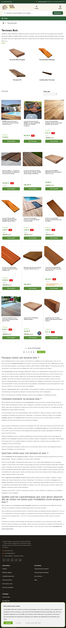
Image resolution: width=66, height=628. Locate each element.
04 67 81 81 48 (7, 1)
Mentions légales (7, 572)
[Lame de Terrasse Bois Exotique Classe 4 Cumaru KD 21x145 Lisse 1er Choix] (54, 110)
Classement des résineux (42, 569)
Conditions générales (8, 576)
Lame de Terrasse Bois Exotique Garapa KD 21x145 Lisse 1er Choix (31, 220)
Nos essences (38, 576)
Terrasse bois (6, 597)
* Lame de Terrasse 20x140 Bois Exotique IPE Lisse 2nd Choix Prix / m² (53, 269)
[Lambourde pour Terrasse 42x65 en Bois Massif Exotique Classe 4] (54, 306)
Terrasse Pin (17, 80)
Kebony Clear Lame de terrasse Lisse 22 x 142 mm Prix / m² (32, 268)
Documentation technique (42, 572)
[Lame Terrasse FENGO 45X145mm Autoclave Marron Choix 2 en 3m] (54, 159)
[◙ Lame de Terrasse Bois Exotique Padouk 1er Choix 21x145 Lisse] (11, 256)
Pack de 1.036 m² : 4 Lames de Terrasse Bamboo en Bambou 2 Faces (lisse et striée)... (11, 172)
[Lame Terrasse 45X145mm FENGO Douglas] (32, 306)
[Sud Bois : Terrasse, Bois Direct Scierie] (8, 7)
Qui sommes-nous (7, 583)
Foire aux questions (7, 587)
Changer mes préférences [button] (33, 623)
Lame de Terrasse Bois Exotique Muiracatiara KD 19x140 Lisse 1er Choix (9, 220)
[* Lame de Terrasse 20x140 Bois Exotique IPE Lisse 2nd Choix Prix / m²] (54, 256)
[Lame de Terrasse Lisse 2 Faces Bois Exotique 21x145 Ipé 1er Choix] (11, 306)
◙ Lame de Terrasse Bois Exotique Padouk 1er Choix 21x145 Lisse (10, 269)
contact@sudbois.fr (10, 553)
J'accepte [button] (8, 623)
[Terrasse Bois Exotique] (47, 53)
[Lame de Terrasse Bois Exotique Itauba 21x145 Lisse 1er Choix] (54, 207)
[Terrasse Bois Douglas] (17, 53)
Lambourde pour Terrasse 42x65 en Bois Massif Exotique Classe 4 (53, 319)
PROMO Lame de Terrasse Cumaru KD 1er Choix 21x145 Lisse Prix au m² (10, 123)
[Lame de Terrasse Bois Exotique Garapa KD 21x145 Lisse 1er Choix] (32, 207)
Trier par (46, 91)
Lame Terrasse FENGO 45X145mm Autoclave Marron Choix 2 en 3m (53, 172)
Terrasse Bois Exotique (47, 59)
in (20, 560)
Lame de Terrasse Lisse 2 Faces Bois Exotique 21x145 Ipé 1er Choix (10, 319)
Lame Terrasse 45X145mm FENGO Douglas (31, 318)
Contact (4, 569)
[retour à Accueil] (3, 23)
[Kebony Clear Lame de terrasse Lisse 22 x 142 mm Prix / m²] (32, 256)
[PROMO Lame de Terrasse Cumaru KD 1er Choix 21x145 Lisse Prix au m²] (11, 110)
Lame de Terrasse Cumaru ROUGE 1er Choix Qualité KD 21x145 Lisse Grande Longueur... (32, 123)
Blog (36, 580)
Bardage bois (6, 601)
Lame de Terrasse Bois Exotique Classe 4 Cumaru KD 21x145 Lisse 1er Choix (53, 123)
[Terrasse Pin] (17, 73)
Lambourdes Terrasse (46, 80)
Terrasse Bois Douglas (17, 59)
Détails (3, 43)
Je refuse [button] (18, 623)
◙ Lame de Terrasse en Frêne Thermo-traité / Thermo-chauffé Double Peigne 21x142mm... (32, 172)
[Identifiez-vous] (37, 7)
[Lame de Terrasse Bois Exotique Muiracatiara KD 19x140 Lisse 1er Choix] (11, 207)
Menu (6, 18)
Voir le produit (11, 141)
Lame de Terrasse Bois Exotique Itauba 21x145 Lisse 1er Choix (53, 220)
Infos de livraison (7, 580)
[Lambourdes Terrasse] (47, 73)
